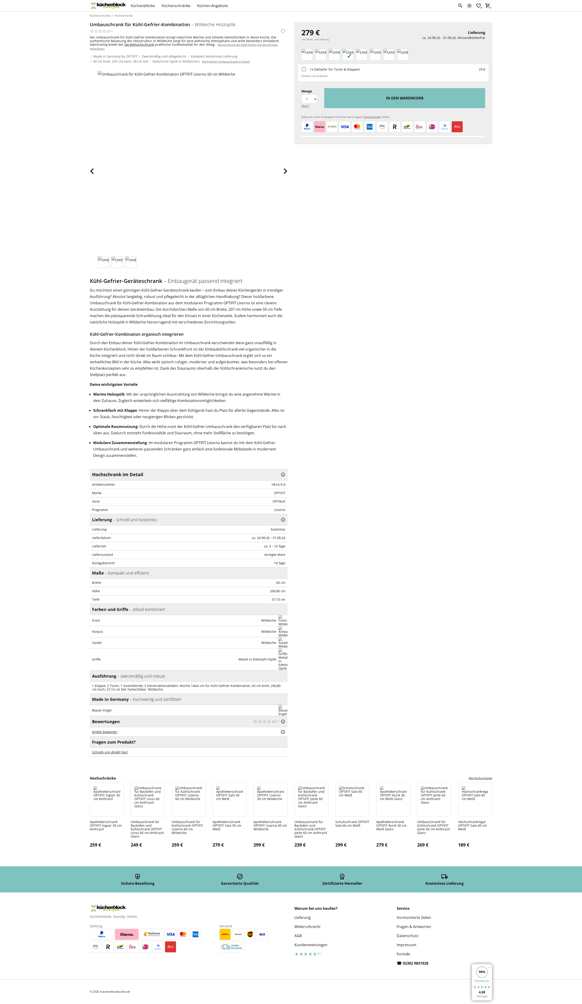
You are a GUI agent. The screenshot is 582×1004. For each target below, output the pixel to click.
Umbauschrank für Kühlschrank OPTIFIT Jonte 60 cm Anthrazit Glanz (433, 827)
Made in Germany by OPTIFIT (115, 56)
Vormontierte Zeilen (414, 917)
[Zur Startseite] (108, 5)
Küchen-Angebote (212, 5)
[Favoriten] (283, 31)
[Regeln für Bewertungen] (283, 731)
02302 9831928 (415, 963)
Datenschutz (407, 935)
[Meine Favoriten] (478, 5)
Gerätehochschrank (139, 44)
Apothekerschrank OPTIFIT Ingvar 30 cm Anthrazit (106, 825)
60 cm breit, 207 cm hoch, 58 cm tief (120, 61)
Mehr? (305, 106)
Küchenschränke (176, 5)
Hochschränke (124, 16)
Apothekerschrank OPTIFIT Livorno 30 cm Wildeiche (270, 825)
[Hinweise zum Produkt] (283, 474)
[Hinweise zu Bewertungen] (283, 721)
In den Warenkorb (405, 98)
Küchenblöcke (143, 5)
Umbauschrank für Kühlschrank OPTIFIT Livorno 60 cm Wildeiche (187, 827)
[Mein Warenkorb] (487, 5)
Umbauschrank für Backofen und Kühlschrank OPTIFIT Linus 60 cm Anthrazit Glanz (147, 829)
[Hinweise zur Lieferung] (283, 519)
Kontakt (403, 953)
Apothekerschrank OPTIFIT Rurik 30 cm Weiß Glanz (391, 825)
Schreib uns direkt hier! (110, 752)
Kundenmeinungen (310, 944)
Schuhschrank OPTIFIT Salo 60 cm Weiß (352, 823)
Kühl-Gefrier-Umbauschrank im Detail (226, 62)
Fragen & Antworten (414, 926)
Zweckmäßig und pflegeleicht (164, 56)
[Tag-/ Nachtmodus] (469, 5)
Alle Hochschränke (480, 778)
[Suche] (460, 5)
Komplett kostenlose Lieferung (214, 56)
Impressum (406, 944)
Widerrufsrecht (307, 926)
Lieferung (302, 917)
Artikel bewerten (104, 732)
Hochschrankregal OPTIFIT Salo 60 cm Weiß (472, 825)
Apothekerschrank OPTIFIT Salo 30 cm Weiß (227, 825)
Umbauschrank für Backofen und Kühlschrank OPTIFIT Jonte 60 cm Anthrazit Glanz (310, 829)
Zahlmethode (372, 117)
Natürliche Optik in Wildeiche (175, 61)
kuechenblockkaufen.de (115, 991)
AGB (298, 935)
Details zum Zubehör (314, 76)
